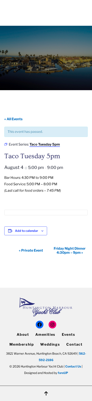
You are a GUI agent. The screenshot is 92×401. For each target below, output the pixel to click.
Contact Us (73, 366)
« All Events (13, 119)
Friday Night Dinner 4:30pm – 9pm (70, 250)
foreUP (63, 373)
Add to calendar (26, 230)
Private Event (31, 250)
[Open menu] (85, 10)
